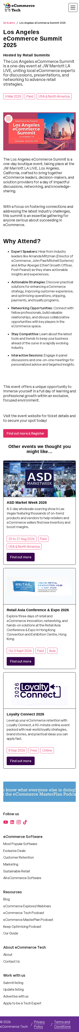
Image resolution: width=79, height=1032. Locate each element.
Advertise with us (16, 996)
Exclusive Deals (14, 851)
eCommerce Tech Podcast (23, 913)
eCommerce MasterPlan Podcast (28, 920)
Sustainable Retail (16, 871)
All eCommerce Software (22, 878)
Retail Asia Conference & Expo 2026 (38, 610)
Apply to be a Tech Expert (22, 1003)
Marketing (10, 864)
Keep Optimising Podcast (22, 927)
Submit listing (13, 983)
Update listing (13, 989)
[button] (70, 7)
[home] (19, 7)
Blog (6, 899)
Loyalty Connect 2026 (25, 714)
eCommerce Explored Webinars (27, 906)
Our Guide (10, 933)
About (7, 955)
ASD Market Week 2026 (27, 502)
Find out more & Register (25, 433)
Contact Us (11, 961)
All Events (9, 22)
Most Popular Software (20, 844)
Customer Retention (18, 857)
